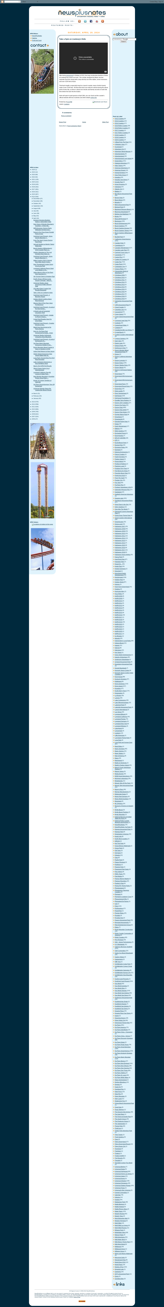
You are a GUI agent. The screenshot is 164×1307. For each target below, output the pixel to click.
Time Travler (119, 1134)
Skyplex (117, 1084)
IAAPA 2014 (118, 610)
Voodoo (117, 1199)
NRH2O (117, 841)
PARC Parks (119, 874)
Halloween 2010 (120, 533)
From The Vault (119, 478)
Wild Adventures (120, 1237)
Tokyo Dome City (120, 1146)
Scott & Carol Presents (122, 979)
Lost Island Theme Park (122, 738)
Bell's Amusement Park (122, 205)
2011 (33, 406)
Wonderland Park (120, 1260)
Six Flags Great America (122, 1051)
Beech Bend (119, 200)
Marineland (118, 760)
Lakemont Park (119, 705)
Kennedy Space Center (122, 670)
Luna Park (118, 740)
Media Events (119, 774)
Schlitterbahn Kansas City (123, 972)
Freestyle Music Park (121, 473)
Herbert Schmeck (120, 569)
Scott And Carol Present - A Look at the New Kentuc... (43, 308)
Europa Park (119, 445)
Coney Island (119, 314)
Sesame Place (119, 1011)
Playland (118, 894)
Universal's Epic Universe (123, 1190)
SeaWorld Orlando (121, 1004)
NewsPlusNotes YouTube (123, 827)
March (35, 393)
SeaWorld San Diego (121, 1008)
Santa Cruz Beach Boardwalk (124, 953)
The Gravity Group (120, 1119)
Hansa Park (118, 557)
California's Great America (123, 239)
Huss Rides (118, 594)
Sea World (118, 983)
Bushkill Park (119, 237)
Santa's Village (119, 957)
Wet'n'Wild (118, 1223)
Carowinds (118, 255)
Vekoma (117, 1197)
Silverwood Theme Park (122, 1023)
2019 (33, 184)
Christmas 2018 (120, 296)
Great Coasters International (123, 518)
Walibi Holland (119, 1206)
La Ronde (118, 695)
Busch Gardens (120, 226)
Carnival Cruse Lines (121, 252)
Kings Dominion (120, 684)
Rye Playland (119, 940)
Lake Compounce (120, 700)
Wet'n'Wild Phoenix (121, 1228)
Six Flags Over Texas (121, 1070)
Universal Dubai (120, 1169)
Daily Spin (118, 341)
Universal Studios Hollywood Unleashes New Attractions (42, 336)
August (35, 208)
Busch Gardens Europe (122, 228)
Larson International (121, 709)
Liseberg (66, 104)
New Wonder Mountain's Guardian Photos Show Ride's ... (43, 377)
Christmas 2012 (120, 282)
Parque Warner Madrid (122, 878)
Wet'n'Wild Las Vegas (121, 1225)
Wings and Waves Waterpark (123, 1253)
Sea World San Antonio (122, 993)
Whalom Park (119, 1230)
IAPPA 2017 (118, 633)
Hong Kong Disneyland (122, 587)
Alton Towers (119, 165)
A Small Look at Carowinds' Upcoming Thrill (41, 312)
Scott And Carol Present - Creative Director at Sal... (43, 324)
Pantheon (118, 864)
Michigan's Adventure (121, 778)
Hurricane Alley (120, 591)
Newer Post (62, 122)
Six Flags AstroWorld (121, 1030)
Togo (116, 1139)
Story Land (118, 1098)
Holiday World (119, 582)
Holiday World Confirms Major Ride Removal (42, 299)
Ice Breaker (118, 636)
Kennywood (118, 677)
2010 (33, 409)
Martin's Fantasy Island (122, 765)
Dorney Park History (121, 412)
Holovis (117, 584)
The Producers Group (121, 1121)
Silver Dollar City (120, 1020)
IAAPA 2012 (118, 605)
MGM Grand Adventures (122, 776)
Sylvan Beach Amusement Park (124, 1103)
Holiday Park (119, 579)
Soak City (118, 1087)
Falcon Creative (120, 454)
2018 (33, 187)
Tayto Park (118, 1107)
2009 (33, 411)
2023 (33, 174)
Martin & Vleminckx (121, 763)
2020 (33, 182)
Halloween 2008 (120, 529)
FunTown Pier (119, 485)
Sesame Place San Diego (123, 1013)
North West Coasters (121, 839)
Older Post (105, 122)
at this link (94, 97)
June (34, 213)
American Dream (120, 170)
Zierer (117, 1276)
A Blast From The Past (122, 142)
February (36, 396)
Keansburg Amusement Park (123, 664)
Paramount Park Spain (122, 869)
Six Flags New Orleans (122, 1066)
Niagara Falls (119, 832)
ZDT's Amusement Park (122, 1274)
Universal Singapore (121, 1183)
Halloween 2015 (120, 545)
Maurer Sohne (119, 771)
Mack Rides (118, 746)
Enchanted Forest (120, 433)
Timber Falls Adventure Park (123, 1131)
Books (117, 216)
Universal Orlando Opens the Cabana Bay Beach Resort (42, 389)
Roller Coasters (120, 937)
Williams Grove (119, 1251)
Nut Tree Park (119, 843)
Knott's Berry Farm (120, 691)
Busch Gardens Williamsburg (124, 233)
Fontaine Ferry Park (121, 468)
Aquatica (118, 177)
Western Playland (120, 1221)
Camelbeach (119, 245)
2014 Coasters (119, 123)
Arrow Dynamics (120, 184)
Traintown (118, 1151)
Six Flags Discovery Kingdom (124, 1038)
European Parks (120, 447)
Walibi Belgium (119, 1204)
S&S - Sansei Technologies (123, 942)
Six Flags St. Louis (120, 1075)
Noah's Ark (118, 836)
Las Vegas (118, 712)
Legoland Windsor (120, 726)
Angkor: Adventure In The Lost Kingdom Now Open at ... (42, 253)
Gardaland (118, 492)
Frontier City (119, 480)
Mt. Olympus (119, 803)
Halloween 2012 (120, 538)
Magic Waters (119, 753)
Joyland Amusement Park (123, 662)
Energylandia (119, 435)
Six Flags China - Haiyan (122, 1036)
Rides (117, 927)
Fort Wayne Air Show (121, 471)
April (34, 218)
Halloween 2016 (120, 547)
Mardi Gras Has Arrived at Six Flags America (42, 328)
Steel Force (118, 1091)
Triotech (117, 1153)
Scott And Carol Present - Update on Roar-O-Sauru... (43, 316)
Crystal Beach (119, 332)
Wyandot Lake (119, 1269)
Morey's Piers (119, 789)
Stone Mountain (120, 1096)
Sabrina (34, 38)
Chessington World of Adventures (121, 272)
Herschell (118, 571)
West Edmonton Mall (121, 1218)
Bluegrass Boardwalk (121, 212)
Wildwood (118, 1246)
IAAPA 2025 (118, 631)
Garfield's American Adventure (124, 494)
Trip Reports (119, 1158)
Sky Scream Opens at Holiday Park (44, 276)
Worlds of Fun (119, 1267)
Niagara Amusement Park (123, 829)
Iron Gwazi (118, 652)
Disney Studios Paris (121, 365)
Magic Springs (119, 751)
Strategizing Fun (120, 1101)
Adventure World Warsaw (123, 151)
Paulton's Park (119, 883)
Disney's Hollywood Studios (123, 370)
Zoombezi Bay (119, 1278)
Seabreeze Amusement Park (123, 997)
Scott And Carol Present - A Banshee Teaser (41, 295)
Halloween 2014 (120, 543)
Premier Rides (119, 913)
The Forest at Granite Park (123, 1116)
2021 (33, 179)
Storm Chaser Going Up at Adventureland (41, 369)
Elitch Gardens (119, 431)
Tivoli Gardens (119, 1137)
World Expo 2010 (120, 1262)
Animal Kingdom (120, 172)
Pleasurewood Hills (121, 899)
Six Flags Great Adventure (123, 1047)
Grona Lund (118, 524)
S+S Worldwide (120, 944)
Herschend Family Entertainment (120, 574)
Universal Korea (120, 1178)
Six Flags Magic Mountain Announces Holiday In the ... (42, 344)
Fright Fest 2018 (120, 475)
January (35, 398)
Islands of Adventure (121, 657)
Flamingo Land (119, 466)
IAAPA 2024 (118, 629)
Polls (116, 906)
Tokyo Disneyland (120, 1142)
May (34, 216)
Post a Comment (66, 116)
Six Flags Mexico (120, 1061)
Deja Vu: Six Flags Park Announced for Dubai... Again (43, 332)
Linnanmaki (118, 731)
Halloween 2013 (120, 540)
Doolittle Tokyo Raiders (122, 400)
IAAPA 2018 (118, 619)
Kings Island (119, 686)
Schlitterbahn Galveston (122, 970)
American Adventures (121, 168)
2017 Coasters (119, 130)
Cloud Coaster (119, 307)
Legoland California (121, 716)
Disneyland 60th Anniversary (123, 376)
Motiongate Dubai (120, 794)
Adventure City (119, 149)
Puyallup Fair (119, 918)
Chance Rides (119, 269)
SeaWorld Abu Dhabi (121, 1001)
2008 (33, 414)
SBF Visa (118, 961)
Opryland (118, 853)
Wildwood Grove (120, 1249)
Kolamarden (119, 693)
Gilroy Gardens (119, 507)
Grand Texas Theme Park (123, 515)
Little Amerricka (120, 735)
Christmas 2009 (120, 275)
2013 (33, 402)
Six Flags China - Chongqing (123, 1032)
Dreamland (118, 417)
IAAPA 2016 (118, 615)
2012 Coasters (119, 118)
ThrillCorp (118, 1128)
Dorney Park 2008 (120, 410)
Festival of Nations (120, 464)
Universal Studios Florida (123, 1185)
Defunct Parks (119, 345)
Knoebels (118, 688)
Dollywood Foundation (122, 398)
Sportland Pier (119, 1089)
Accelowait (118, 147)
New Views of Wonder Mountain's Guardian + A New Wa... (43, 225)
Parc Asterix (118, 871)
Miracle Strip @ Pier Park (122, 783)
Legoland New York (121, 724)
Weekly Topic (119, 1216)
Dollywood (118, 396)
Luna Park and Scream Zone (123, 742)
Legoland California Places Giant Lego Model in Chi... (43, 269)
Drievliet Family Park (121, 421)
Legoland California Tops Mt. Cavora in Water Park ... (42, 373)
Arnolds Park (119, 182)
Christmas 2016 (120, 291)
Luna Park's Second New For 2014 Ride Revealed (44, 358)
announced (69, 75)
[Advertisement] (42, 130)
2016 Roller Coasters (121, 128)
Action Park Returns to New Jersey (43, 351)
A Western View (120, 144)
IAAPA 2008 (118, 596)
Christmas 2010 (120, 277)
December (36, 198)
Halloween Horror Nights (122, 554)
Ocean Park (118, 848)
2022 (33, 177)
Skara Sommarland (121, 1080)
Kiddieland (118, 681)
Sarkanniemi (119, 959)
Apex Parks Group (120, 175)
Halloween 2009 (120, 531)
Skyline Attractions (120, 1082)
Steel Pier (118, 1094)
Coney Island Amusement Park (124, 316)
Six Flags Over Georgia (122, 1068)
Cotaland (118, 327)
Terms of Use (77, 1297)
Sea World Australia (121, 986)
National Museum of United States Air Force (123, 817)
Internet (117, 648)
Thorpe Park (119, 1126)
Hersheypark (119, 577)
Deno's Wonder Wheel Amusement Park (122, 351)
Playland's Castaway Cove (123, 897)
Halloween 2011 (120, 536)
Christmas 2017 (120, 294)
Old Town (118, 850)
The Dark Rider (120, 1114)
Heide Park (118, 566)
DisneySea (118, 388)
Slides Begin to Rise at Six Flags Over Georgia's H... (43, 273)
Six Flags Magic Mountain (123, 1057)
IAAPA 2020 (118, 624)
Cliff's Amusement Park (122, 305)
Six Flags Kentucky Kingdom (123, 1053)
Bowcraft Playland (120, 219)
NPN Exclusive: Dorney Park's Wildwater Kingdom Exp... (42, 229)
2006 (33, 419)
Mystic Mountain (120, 814)
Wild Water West (120, 1239)
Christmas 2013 (120, 284)
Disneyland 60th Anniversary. (124, 380)
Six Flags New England (122, 1063)
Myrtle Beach (119, 810)
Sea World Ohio (120, 988)
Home (84, 122)
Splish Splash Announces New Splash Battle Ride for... (42, 354)
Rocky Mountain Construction (124, 929)
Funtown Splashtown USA (123, 487)
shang (117, 1015)
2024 (33, 172)
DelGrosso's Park (120, 348)
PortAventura (119, 908)
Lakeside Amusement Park (123, 707)
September (36, 206)
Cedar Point (118, 264)
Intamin (117, 645)
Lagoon (117, 698)
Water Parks (119, 1211)
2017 (33, 189)
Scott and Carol (37, 40)
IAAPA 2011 (118, 603)
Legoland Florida (120, 719)
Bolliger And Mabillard (122, 214)
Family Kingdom (120, 457)
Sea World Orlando (121, 990)
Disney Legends (120, 360)
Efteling (117, 428)
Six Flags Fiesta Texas (122, 1044)
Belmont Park (119, 207)
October (35, 203)
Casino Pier (118, 257)
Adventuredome (120, 154)
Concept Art (118, 312)
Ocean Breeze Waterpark (123, 846)
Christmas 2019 (120, 298)
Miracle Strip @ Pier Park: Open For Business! (43, 304)
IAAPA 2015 (118, 612)
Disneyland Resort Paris (122, 386)
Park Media (118, 876)
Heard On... (118, 564)
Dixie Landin (119, 391)
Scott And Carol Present (122, 981)
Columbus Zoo (119, 309)
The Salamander (120, 1124)
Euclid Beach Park (120, 442)
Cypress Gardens (120, 338)
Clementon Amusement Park (123, 301)
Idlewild (117, 638)
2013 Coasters (119, 121)
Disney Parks (119, 363)
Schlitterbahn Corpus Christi (123, 966)
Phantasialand (119, 888)
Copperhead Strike (121, 325)
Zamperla (118, 1271)
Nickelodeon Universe (122, 834)
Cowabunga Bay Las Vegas (123, 330)
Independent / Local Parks (123, 641)
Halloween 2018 (120, 552)
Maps (117, 758)
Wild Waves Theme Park (122, 1242)
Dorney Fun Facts (120, 405)
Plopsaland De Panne (122, 901)
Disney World (119, 367)
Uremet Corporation (121, 1192)
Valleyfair (118, 1195)
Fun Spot (118, 482)
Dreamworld (119, 419)
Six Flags (118, 1025)
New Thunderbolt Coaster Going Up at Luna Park (43, 265)
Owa (116, 857)
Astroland (118, 187)
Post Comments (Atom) (74, 126)
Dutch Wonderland (121, 426)
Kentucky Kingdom (121, 679)
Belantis (117, 202)
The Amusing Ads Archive (123, 1112)
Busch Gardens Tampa (122, 230)
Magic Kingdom (120, 749)
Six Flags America (120, 1027)
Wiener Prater (119, 1235)
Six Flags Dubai (120, 1042)
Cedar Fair (118, 262)
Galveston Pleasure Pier (122, 489)
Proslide (117, 915)
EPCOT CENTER (120, 438)
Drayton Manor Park (121, 414)
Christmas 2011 (120, 280)
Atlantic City (118, 189)
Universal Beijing (120, 1167)
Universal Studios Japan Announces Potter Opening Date (42, 284)
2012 (33, 404)
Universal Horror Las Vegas (123, 1174)
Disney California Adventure (123, 356)
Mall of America (120, 756)
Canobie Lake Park (121, 250)
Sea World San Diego (121, 995)
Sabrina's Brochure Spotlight (123, 947)
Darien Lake (119, 343)
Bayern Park (119, 197)
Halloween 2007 (120, 526)
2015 (33, 194)
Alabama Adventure (121, 163)
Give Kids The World (121, 509)
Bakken (117, 191)
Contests (118, 323)
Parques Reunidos (121, 881)
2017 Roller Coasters (121, 133)
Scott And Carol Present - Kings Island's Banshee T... (42, 237)
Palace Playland (120, 862)
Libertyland (118, 728)
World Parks (119, 1264)
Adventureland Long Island (123, 158)
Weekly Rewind (120, 1214)
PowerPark (118, 911)
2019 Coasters (119, 137)
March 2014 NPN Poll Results (42, 366)
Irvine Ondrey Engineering (123, 655)
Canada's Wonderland (122, 248)
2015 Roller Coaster (121, 125)
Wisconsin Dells (120, 1257)
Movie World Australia (121, 799)
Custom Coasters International (124, 334)
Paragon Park (119, 867)
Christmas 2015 (120, 289)
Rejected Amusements (122, 922)
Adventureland (119, 156)
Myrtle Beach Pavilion (121, 812)
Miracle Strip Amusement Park (124, 785)
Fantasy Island (119, 459)
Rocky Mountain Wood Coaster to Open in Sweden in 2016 (43, 348)
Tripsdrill (117, 1160)
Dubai (117, 424)
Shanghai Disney (120, 1018)
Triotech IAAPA (119, 1156)
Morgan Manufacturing (122, 792)
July (34, 211)
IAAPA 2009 (118, 598)
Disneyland (118, 374)
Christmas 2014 (120, 287)
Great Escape (119, 522)
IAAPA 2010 (118, 601)
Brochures (118, 221)
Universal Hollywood (121, 1171)
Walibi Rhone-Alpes (121, 1209)
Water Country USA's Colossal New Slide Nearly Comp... (42, 261)
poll (116, 904)
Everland (118, 450)
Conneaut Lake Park (121, 320)
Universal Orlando (120, 1181)
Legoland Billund (120, 714)
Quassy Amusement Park (122, 920)
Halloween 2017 (120, 550)
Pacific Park (118, 860)
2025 (33, 169)
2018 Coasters (119, 135)
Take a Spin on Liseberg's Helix (43, 292)
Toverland (118, 1149)
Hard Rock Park (120, 559)
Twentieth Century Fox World (123, 1163)
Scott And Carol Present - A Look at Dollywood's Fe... (43, 340)
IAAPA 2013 (118, 608)
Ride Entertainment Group (123, 925)
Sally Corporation (120, 951)
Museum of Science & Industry (124, 806)
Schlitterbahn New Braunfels (123, 975)
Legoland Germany (121, 721)
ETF (116, 440)
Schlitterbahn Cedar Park (123, 964)
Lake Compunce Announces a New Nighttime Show (42, 362)
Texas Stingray (119, 1109)
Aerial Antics (119, 161)
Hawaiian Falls (119, 561)
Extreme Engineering (121, 452)
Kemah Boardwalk (120, 668)
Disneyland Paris (120, 384)
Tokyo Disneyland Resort (122, 1144)
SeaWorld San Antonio (122, 1006)
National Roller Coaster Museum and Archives (122, 821)
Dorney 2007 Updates (122, 403)
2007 (33, 416)
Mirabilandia (119, 781)
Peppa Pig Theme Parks (122, 886)
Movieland (118, 801)
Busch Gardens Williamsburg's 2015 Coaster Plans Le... (42, 249)
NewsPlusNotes (37, 36)
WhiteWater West (120, 1232)
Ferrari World (119, 461)
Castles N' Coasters (121, 259)
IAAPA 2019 (118, 622)
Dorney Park (119, 407)
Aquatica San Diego (121, 179)
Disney (117, 354)
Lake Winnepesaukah (122, 702)
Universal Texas (120, 1188)
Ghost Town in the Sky (122, 504)
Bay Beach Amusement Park (123, 194)
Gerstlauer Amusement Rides (124, 500)
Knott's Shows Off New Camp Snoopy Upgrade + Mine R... (42, 279)
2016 (33, 192)
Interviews (118, 650)
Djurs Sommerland (121, 393)
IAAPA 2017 (118, 617)
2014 (33, 196)
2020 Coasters (119, 140)
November (36, 201)
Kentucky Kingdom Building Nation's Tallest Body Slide (42, 221)
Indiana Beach (119, 643)
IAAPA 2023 (118, 626)
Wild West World (120, 1244)
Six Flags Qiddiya (120, 1073)
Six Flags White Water (122, 1077)
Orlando (117, 855)
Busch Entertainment (121, 223)
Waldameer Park (120, 1202)
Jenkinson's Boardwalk (122, 659)
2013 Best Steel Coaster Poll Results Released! (42, 289)
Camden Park (119, 243)
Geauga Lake (119, 498)
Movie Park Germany (121, 796)
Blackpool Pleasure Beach (123, 209)
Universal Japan (120, 1176)
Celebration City (120, 266)
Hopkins (117, 589)
